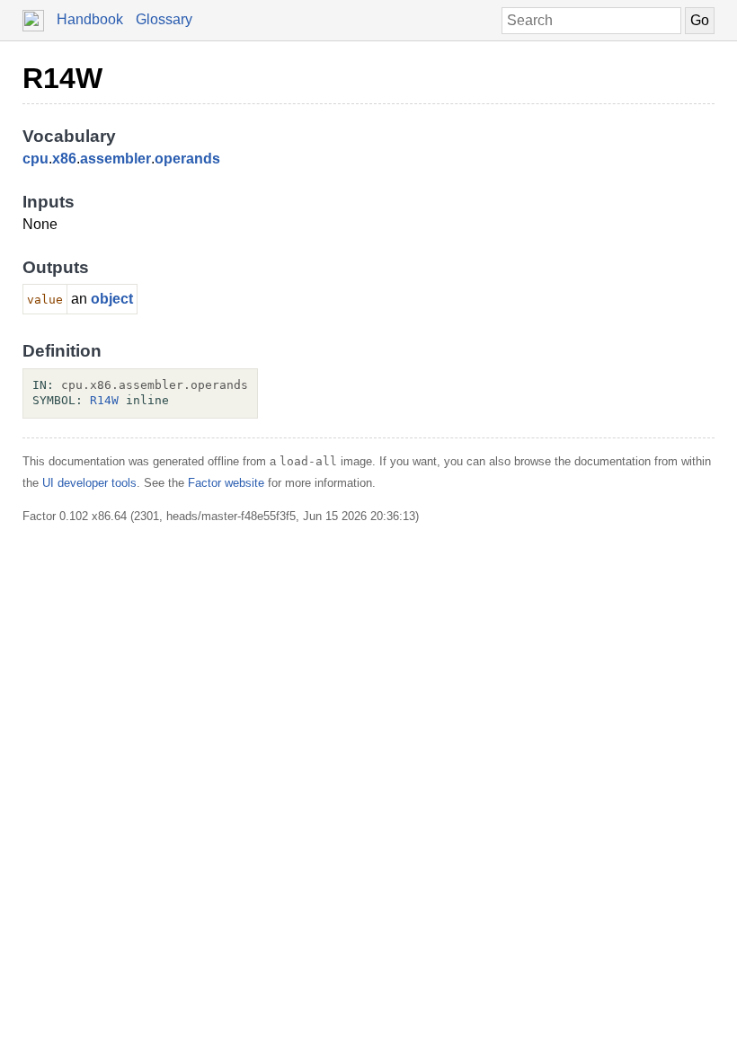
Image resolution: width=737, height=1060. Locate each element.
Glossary (164, 19)
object (112, 298)
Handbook (90, 19)
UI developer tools (89, 483)
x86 (64, 158)
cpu (35, 158)
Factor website (226, 483)
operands (187, 158)
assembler (115, 158)
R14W (62, 78)
